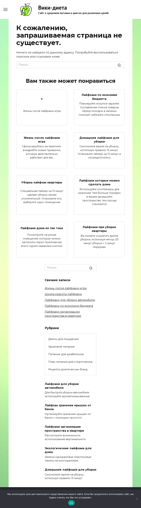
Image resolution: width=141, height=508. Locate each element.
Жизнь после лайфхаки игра (42, 139)
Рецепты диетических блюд (68, 369)
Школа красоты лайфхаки (63, 294)
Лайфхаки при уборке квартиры (99, 229)
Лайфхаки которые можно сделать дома (99, 182)
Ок (71, 502)
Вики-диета (52, 7)
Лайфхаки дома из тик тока (41, 228)
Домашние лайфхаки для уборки (99, 139)
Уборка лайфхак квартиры (41, 182)
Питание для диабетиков (66, 354)
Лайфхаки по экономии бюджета (99, 96)
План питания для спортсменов (70, 361)
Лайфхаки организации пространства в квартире (64, 428)
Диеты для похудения (63, 339)
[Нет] (136, 499)
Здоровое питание (61, 346)
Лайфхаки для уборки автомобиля (70, 300)
